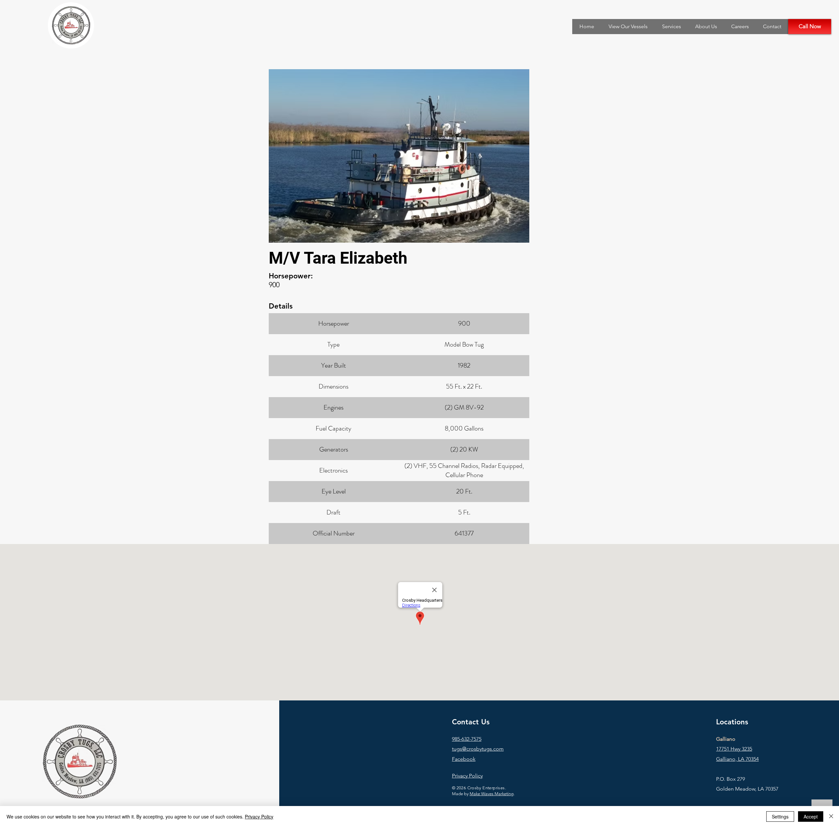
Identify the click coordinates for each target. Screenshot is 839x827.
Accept (811, 816)
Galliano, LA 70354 (737, 759)
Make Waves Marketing (492, 793)
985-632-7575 (466, 739)
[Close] (831, 816)
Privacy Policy (259, 816)
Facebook (464, 759)
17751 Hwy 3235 (734, 749)
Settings (780, 816)
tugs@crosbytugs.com (478, 749)
